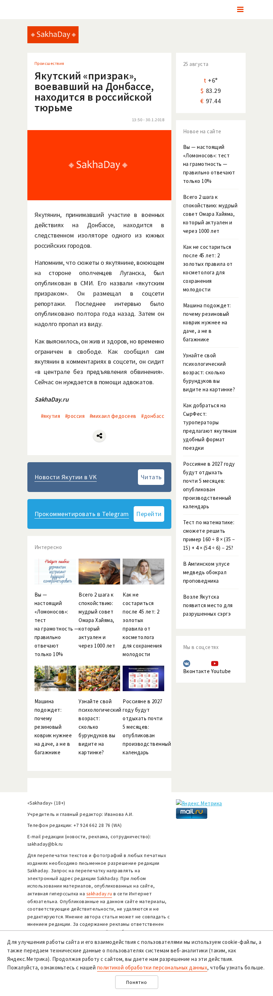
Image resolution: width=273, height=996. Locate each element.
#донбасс (152, 416)
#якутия (50, 416)
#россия (75, 416)
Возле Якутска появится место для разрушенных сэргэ (208, 605)
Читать (151, 477)
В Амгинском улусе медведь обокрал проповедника (206, 572)
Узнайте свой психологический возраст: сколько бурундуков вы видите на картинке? (209, 372)
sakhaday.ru (99, 894)
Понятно (136, 982)
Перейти (149, 514)
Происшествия (49, 63)
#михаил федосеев (113, 416)
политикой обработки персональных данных (152, 967)
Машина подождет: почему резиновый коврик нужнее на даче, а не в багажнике (207, 322)
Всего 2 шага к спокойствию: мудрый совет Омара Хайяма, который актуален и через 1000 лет (210, 214)
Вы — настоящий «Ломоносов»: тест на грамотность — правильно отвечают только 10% (209, 164)
